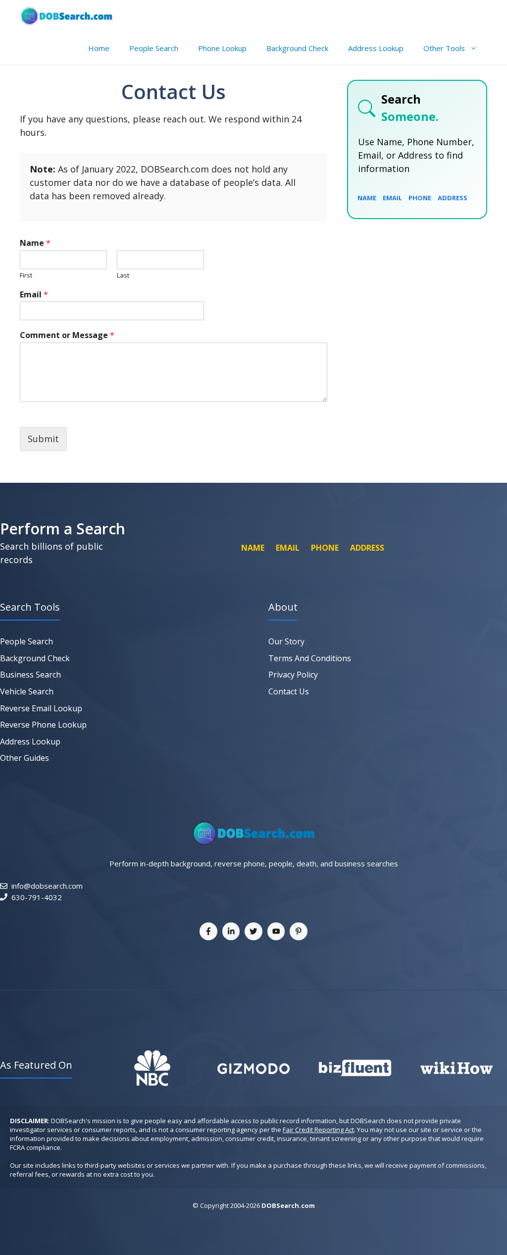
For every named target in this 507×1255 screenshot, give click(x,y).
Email (34, 294)
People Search (153, 48)
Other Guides (24, 757)
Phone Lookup (222, 48)
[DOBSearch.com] (66, 16)
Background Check (297, 48)
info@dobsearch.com (47, 886)
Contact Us (288, 691)
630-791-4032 (36, 897)
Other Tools (444, 48)
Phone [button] (419, 197)
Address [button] (452, 197)
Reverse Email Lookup (41, 708)
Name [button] (366, 197)
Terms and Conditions (309, 658)
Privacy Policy (293, 674)
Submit (43, 439)
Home (98, 48)
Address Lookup (376, 48)
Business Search (30, 674)
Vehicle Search (26, 691)
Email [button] (392, 197)
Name (35, 243)
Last (123, 275)
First (26, 275)
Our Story (286, 641)
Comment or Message (67, 335)
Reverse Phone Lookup (43, 724)
